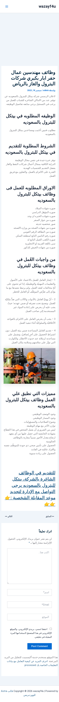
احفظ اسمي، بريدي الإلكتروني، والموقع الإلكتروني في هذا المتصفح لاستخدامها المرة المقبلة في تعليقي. (31, 633)
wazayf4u (47, 6)
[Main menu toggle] (6, 6)
